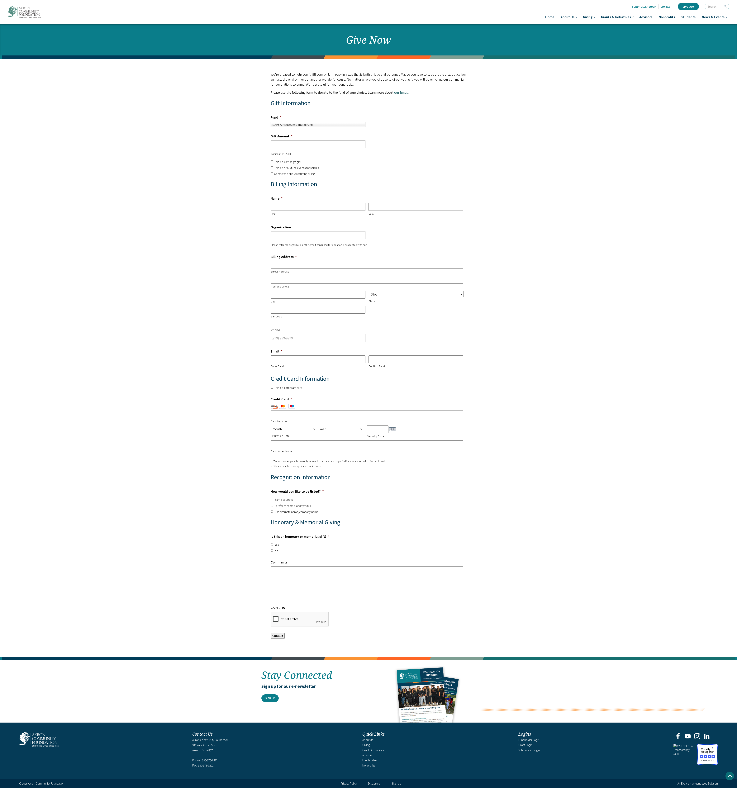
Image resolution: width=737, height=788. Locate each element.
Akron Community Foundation (24, 12)
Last (371, 213)
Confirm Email (377, 366)
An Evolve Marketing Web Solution (698, 783)
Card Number (279, 421)
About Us (567, 17)
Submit (277, 636)
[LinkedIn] (706, 736)
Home (549, 17)
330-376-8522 (209, 760)
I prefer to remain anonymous (293, 506)
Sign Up (270, 698)
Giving (587, 17)
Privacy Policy (349, 783)
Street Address (280, 271)
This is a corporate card (288, 388)
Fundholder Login (644, 6)
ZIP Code (276, 316)
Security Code (375, 436)
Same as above (284, 499)
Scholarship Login (529, 750)
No (276, 551)
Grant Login (525, 744)
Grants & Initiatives (616, 17)
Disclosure (374, 783)
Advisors (645, 17)
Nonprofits (667, 17)
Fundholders (369, 760)
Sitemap (396, 783)
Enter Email (277, 366)
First (273, 213)
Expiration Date (280, 436)
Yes (277, 545)
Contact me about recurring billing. (294, 174)
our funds (401, 92)
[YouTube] (687, 736)
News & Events (713, 17)
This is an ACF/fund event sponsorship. (297, 168)
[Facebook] (677, 736)
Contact (666, 6)
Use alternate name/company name (296, 512)
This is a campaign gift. (287, 162)
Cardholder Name (281, 451)
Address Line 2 (280, 286)
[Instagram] (697, 736)
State (372, 301)
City (273, 301)
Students (688, 17)
